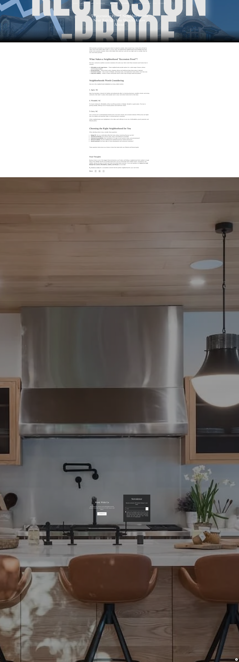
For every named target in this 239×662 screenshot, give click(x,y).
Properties (82, 3)
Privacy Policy (137, 516)
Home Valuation (147, 3)
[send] (147, 508)
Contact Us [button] (102, 513)
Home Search (91, 3)
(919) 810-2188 (162, 3)
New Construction (100, 3)
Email (128, 508)
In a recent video (113, 49)
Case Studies (138, 3)
